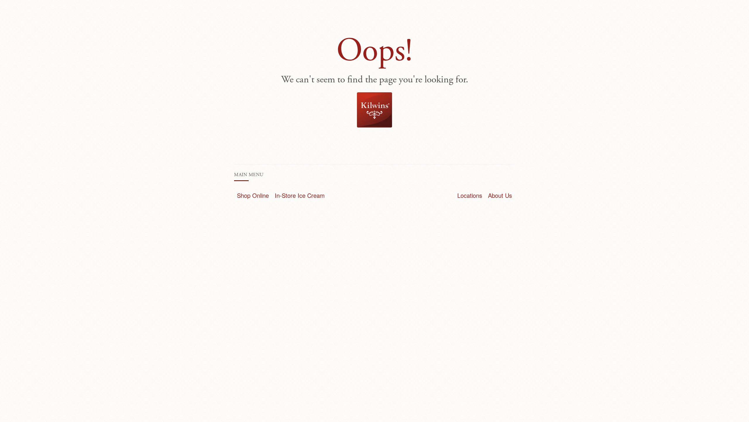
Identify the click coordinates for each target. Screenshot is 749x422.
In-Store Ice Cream (300, 195)
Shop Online (253, 195)
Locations (469, 195)
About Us (500, 195)
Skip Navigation (9, 4)
